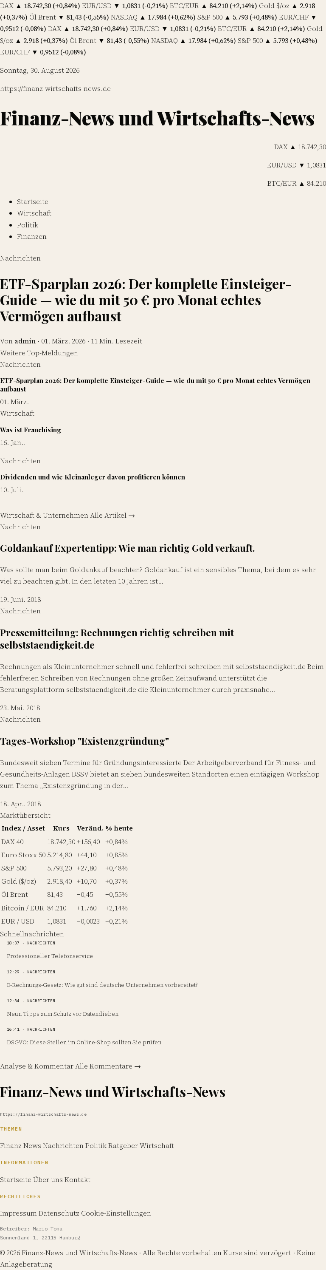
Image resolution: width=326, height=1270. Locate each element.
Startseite (32, 201)
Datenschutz (59, 1213)
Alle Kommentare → (108, 1066)
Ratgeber (124, 1145)
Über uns (48, 1179)
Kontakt (77, 1179)
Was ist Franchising (30, 429)
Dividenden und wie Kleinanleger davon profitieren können (92, 477)
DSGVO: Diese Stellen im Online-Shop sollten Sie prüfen (84, 1042)
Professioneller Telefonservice (50, 956)
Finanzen (32, 236)
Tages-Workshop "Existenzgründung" (84, 740)
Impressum (18, 1213)
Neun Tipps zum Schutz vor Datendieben (62, 1014)
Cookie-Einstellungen (116, 1213)
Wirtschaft (34, 213)
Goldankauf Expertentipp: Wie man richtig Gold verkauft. (127, 547)
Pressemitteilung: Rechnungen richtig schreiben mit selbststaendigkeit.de (117, 638)
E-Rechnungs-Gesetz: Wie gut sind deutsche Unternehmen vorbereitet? (102, 985)
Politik (27, 225)
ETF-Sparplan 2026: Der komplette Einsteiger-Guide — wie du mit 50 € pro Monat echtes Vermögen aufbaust (146, 299)
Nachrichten (20, 258)
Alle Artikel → (112, 515)
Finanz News (21, 1145)
